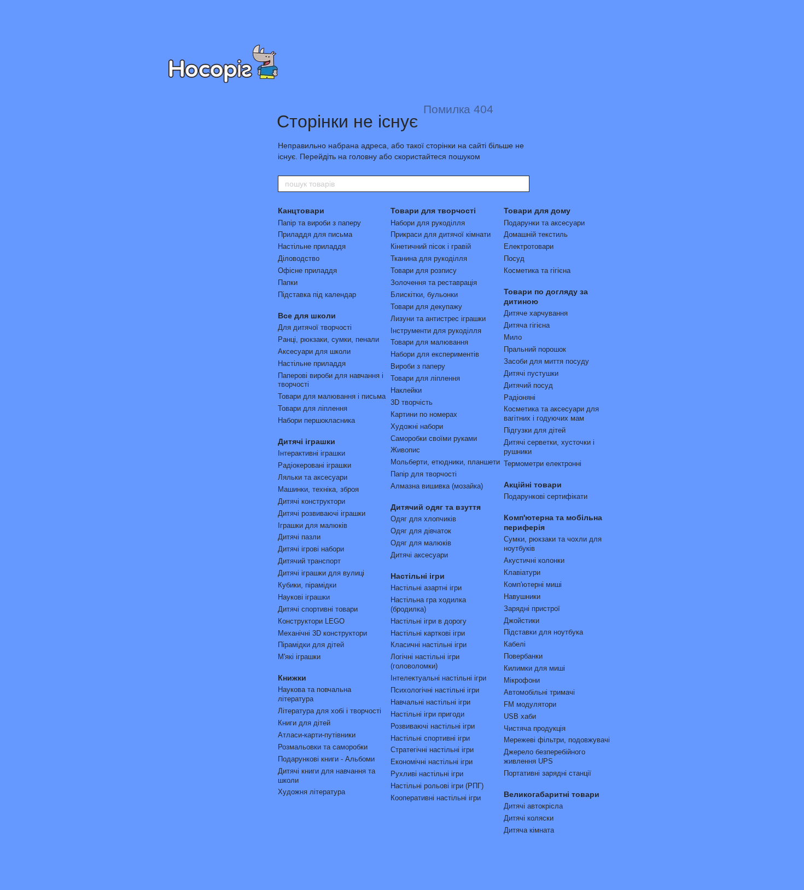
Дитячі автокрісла (533, 806)
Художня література (311, 792)
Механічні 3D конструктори (322, 633)
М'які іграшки (299, 657)
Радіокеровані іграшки (314, 465)
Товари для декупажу (426, 307)
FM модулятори (530, 704)
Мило (513, 337)
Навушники (522, 596)
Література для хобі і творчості (329, 711)
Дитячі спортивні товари (318, 609)
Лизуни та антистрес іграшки (438, 319)
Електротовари (529, 246)
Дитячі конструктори (311, 501)
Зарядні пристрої (532, 608)
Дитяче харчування (536, 313)
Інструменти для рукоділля (436, 331)
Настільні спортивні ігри (430, 738)
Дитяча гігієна (527, 325)
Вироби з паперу (418, 366)
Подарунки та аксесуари (544, 223)
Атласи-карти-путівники (317, 735)
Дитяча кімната (529, 830)
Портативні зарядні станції (547, 773)
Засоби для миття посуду (546, 361)
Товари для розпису (424, 270)
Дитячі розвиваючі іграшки (321, 513)
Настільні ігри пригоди (427, 714)
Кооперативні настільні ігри (436, 798)
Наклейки (406, 390)
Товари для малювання (429, 342)
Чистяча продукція (535, 728)
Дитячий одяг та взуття (436, 507)
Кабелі (515, 644)
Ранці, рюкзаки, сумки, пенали (328, 339)
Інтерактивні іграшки (311, 453)
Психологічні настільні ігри (435, 690)
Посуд (514, 258)
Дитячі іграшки (306, 441)
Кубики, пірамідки (307, 585)
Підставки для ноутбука (543, 632)
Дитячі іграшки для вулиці (321, 573)
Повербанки (523, 656)
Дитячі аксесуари (419, 555)
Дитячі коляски (529, 818)
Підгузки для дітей (535, 430)
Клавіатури (522, 572)
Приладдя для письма (315, 234)
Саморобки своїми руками (434, 438)
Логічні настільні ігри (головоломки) (425, 661)
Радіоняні (519, 397)
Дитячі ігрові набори (311, 549)
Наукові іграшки (304, 597)
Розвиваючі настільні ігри (433, 726)
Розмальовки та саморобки (323, 747)
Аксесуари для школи (314, 351)
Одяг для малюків (421, 543)
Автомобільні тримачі (539, 692)
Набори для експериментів (435, 354)
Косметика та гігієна (537, 270)
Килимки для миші (534, 668)
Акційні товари (533, 484)
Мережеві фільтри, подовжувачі (557, 740)
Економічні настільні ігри (432, 762)
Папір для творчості (424, 474)
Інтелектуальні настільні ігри (438, 678)
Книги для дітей (304, 723)
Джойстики (521, 620)
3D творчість (412, 402)
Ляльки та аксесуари (312, 477)
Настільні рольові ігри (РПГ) (437, 786)
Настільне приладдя (312, 246)
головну (363, 156)
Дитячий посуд (528, 385)
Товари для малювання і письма (332, 396)
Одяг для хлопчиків (423, 519)
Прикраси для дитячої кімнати (441, 234)
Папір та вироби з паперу (319, 223)
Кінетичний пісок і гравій (431, 246)
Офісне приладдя (307, 270)
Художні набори (417, 426)
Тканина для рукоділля (429, 258)
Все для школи (307, 315)
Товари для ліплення (312, 408)
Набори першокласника (316, 420)
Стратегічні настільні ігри (432, 750)
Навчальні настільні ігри (430, 702)
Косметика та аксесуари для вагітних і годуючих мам (551, 413)
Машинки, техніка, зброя (318, 489)
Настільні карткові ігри (428, 633)
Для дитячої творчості (315, 327)
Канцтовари (301, 210)
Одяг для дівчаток (421, 531)
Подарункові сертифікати (545, 496)
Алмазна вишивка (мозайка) (437, 486)
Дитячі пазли (299, 537)
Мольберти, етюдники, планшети (445, 462)
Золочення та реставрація (434, 282)
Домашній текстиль (536, 234)
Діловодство (298, 258)
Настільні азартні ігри (426, 588)
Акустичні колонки (534, 560)
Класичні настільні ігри (429, 645)
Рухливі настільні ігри (427, 774)
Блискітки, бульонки (424, 294)
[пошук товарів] (520, 184)
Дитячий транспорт (309, 561)
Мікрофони (522, 680)
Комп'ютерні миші (533, 584)
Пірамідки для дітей (311, 645)
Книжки (292, 677)
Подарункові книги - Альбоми (326, 759)
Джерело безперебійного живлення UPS (544, 756)
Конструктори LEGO (311, 621)
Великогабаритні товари (551, 794)
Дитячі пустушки (531, 373)
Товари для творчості (433, 210)
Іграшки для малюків (312, 525)
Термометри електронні (542, 463)
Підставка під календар (317, 294)
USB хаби (520, 716)
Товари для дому (537, 210)
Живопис (405, 450)
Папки (288, 282)
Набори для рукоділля (428, 223)
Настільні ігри (418, 576)
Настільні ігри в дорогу (429, 621)
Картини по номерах (424, 414)
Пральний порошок (535, 349)
